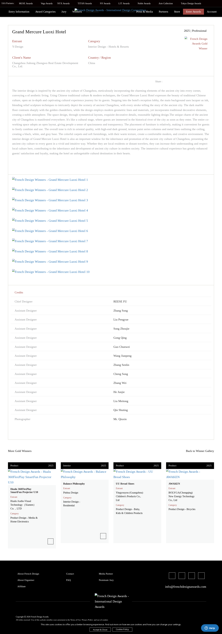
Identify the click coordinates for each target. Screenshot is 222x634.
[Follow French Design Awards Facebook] (172, 576)
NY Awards (105, 3)
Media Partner (106, 573)
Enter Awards (193, 11)
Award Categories (45, 11)
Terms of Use (75, 620)
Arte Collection (166, 3)
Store (177, 11)
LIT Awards (124, 3)
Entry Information (19, 11)
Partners (163, 11)
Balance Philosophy (74, 483)
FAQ (68, 580)
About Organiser (25, 580)
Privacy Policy (87, 620)
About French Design (28, 573)
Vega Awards (46, 3)
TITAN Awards (85, 3)
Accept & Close (100, 629)
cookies (105, 620)
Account (212, 11)
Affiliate (21, 586)
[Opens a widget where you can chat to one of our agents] (210, 628)
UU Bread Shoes (125, 483)
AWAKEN (174, 483)
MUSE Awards (26, 3)
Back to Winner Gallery (199, 451)
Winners (77, 11)
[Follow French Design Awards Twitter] (182, 576)
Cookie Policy (122, 629)
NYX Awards (63, 3)
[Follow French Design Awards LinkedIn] (201, 576)
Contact (70, 573)
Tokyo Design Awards (191, 3)
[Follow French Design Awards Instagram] (191, 576)
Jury (63, 11)
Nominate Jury (106, 580)
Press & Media (144, 11)
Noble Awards (144, 3)
